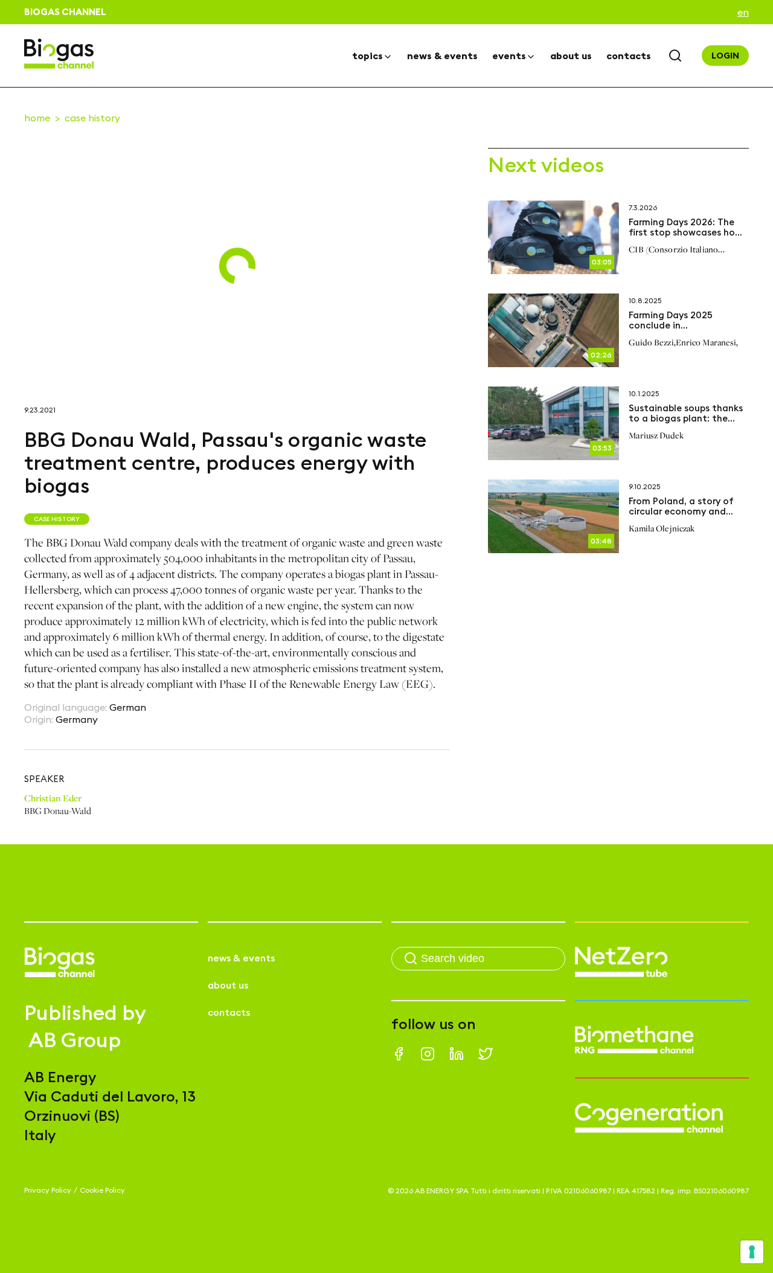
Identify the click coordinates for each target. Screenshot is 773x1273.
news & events (442, 56)
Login (725, 55)
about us (571, 56)
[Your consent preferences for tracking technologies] (751, 1251)
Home (37, 118)
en (743, 12)
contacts (628, 56)
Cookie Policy (102, 1189)
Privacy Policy (47, 1189)
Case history (92, 118)
